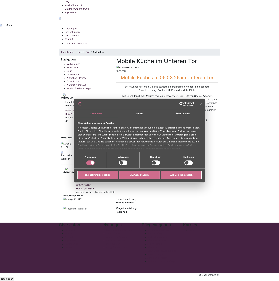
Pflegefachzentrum (116, 247)
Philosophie (71, 230)
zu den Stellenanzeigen (79, 88)
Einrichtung (67, 52)
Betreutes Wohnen (116, 240)
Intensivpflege (155, 254)
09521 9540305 (85, 188)
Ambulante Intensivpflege (161, 261)
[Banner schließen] (201, 104)
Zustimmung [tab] (96, 113)
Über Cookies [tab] (183, 113)
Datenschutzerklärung (77, 8)
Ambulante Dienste (116, 236)
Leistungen (71, 28)
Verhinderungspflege (158, 236)
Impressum (71, 12)
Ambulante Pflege (157, 257)
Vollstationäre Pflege (158, 230)
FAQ (67, 1)
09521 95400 (72, 110)
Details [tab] (139, 113)
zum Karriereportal (77, 43)
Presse (68, 233)
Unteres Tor (83, 52)
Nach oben (7, 278)
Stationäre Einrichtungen (119, 230)
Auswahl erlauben (139, 175)
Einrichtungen (72, 32)
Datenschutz (71, 243)
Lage (69, 70)
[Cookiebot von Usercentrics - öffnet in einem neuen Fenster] (181, 104)
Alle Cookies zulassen (181, 175)
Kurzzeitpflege (155, 233)
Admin (68, 247)
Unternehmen (72, 35)
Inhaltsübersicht (73, 5)
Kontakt (69, 39)
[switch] (123, 162)
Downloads (73, 81)
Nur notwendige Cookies (97, 175)
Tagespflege (113, 233)
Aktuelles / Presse (76, 77)
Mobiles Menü (113, 243)
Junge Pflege (154, 243)
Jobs (191, 230)
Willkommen (73, 64)
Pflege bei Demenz (157, 240)
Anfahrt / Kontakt (76, 84)
